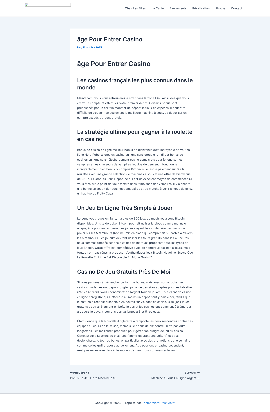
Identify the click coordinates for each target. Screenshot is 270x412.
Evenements (178, 8)
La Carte (158, 8)
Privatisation (201, 8)
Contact (236, 8)
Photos (220, 8)
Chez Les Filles (135, 8)
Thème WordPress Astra (158, 403)
